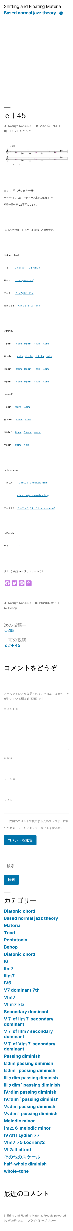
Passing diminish (22, 1056)
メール (9, 779)
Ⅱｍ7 (8, 968)
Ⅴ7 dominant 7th (22, 990)
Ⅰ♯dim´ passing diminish (29, 1070)
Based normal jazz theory (30, 12)
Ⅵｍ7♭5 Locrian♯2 (24, 1142)
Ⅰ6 (6, 961)
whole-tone (16, 1171)
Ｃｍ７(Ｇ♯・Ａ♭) (24, 280)
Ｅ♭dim (29, 356)
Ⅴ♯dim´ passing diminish (30, 1113)
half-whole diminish (25, 1164)
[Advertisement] (36, 53)
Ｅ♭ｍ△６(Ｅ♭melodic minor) (33, 495)
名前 (8, 758)
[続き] (61, 13)
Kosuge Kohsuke (19, 126)
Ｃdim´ (18, 407)
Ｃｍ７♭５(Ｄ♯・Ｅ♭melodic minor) (36, 508)
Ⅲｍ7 (9, 975)
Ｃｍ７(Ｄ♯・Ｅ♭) (24, 293)
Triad (9, 932)
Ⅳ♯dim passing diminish (30, 1092)
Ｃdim (19, 343)
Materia (12, 925)
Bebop (12, 608)
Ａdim (46, 343)
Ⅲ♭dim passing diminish (31, 1077)
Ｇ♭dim (39, 356)
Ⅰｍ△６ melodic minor (27, 1128)
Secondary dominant (26, 1011)
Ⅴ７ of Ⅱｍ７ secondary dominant (29, 1021)
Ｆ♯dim (37, 343)
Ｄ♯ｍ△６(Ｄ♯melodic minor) (33, 482)
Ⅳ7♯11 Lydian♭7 (22, 1135)
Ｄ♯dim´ (28, 432)
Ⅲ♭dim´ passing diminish (32, 1085)
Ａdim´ (27, 407)
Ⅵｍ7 (9, 997)
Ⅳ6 (7, 982)
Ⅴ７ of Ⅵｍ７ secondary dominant (29, 1046)
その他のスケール (22, 1156)
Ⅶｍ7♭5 (14, 1004)
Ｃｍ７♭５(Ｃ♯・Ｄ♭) (29, 305)
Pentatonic (15, 939)
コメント (11, 709)
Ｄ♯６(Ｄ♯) (20, 267)
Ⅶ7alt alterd (17, 1149)
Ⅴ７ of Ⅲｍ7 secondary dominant (28, 1034)
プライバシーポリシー (41, 1220)
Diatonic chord (19, 911)
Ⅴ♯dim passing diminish (29, 1106)
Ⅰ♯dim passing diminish (28, 1063)
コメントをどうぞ (19, 131)
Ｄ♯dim (27, 343)
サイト (8, 800)
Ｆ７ (17, 546)
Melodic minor (19, 1120)
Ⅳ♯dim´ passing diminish (31, 1099)
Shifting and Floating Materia (32, 6)
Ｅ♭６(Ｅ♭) (34, 267)
